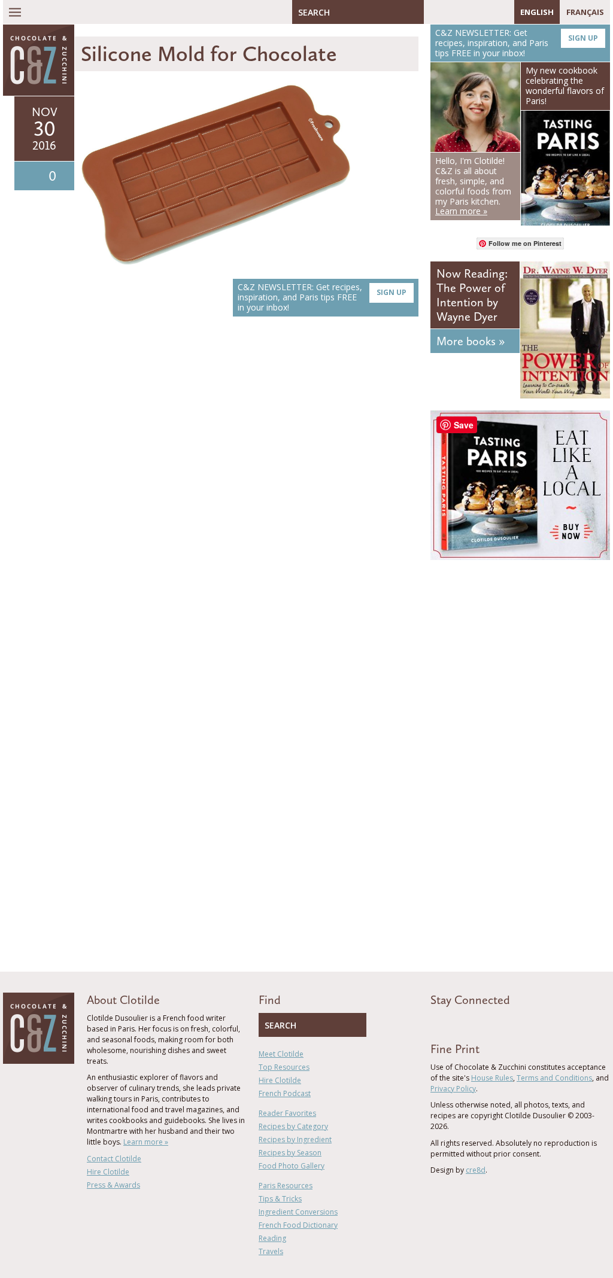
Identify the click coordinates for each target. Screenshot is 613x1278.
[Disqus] (249, 494)
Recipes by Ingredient (295, 1139)
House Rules (492, 1078)
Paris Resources (285, 1185)
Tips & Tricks (280, 1199)
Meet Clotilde (281, 1054)
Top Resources (284, 1067)
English (537, 12)
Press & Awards (113, 1185)
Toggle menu (15, 12)
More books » (470, 341)
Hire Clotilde (108, 1172)
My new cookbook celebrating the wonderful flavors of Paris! (565, 85)
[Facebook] (432, 12)
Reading (272, 1238)
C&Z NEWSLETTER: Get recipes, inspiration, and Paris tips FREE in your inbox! (322, 297)
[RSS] (502, 12)
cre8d (475, 1170)
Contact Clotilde (114, 1159)
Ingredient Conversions (298, 1212)
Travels (271, 1251)
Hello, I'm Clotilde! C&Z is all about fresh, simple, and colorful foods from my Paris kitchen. (473, 186)
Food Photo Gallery (291, 1166)
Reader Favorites (287, 1113)
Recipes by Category (293, 1126)
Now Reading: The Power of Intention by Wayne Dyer (472, 295)
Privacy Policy (453, 1089)
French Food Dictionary (298, 1225)
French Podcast (285, 1093)
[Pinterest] (467, 12)
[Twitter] (450, 12)
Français (585, 12)
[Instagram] (485, 12)
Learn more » (145, 1142)
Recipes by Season (290, 1153)
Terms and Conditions (554, 1078)
